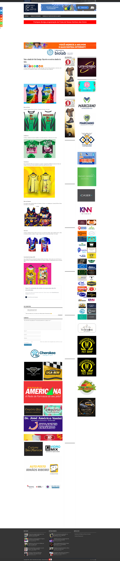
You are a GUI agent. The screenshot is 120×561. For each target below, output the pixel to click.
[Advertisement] (60, 33)
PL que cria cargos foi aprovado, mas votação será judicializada (36, 535)
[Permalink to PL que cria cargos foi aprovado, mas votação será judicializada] (26, 537)
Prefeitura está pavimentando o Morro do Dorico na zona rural (61, 548)
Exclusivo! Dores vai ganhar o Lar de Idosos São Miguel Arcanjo (36, 548)
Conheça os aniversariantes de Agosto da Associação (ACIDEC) (36, 539)
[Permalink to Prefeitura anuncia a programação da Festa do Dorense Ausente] (51, 541)
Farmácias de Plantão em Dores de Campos (52, 16)
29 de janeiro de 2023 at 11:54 (31, 310)
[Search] (95, 1)
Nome (25, 330)
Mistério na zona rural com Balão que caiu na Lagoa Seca (36, 544)
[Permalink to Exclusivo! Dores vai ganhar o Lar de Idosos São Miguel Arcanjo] (26, 550)
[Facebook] (25, 66)
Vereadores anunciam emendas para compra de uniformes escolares (43, 0)
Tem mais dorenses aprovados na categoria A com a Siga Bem (61, 535)
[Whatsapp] (35, 66)
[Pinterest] (30, 66)
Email (25, 334)
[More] (42, 66)
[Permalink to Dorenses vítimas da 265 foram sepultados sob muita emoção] (26, 555)
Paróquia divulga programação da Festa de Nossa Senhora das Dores (60, 22)
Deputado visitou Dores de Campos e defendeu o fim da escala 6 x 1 (61, 553)
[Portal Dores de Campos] (31, 11)
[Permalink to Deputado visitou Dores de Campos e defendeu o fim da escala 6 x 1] (51, 555)
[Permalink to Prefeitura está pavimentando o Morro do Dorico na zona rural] (51, 550)
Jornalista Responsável (36, 16)
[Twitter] (27, 66)
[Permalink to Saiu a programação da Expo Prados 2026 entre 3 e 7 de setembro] (51, 546)
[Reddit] (39, 66)
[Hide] (0, 28)
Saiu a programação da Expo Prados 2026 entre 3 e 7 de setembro (61, 544)
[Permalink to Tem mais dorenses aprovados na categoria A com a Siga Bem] (51, 537)
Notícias (26, 16)
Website (25, 338)
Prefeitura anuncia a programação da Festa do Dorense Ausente (61, 539)
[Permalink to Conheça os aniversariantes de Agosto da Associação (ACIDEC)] (26, 541)
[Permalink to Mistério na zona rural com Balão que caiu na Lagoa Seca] (26, 546)
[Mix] (32, 66)
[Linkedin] (37, 66)
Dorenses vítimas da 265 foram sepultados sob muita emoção (35, 553)
